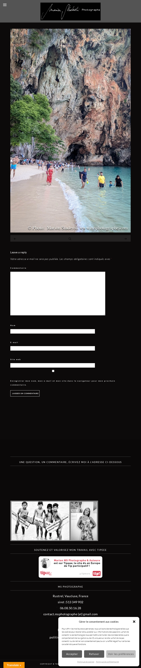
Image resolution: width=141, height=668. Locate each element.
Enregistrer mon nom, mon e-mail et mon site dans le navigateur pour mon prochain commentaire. (62, 383)
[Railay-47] (70, 231)
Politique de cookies (85, 661)
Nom (14, 325)
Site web (15, 359)
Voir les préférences (121, 653)
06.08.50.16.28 (70, 608)
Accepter (72, 653)
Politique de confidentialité (107, 661)
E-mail (15, 342)
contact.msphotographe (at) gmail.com (70, 614)
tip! (96, 573)
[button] (134, 621)
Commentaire (19, 268)
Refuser (94, 653)
